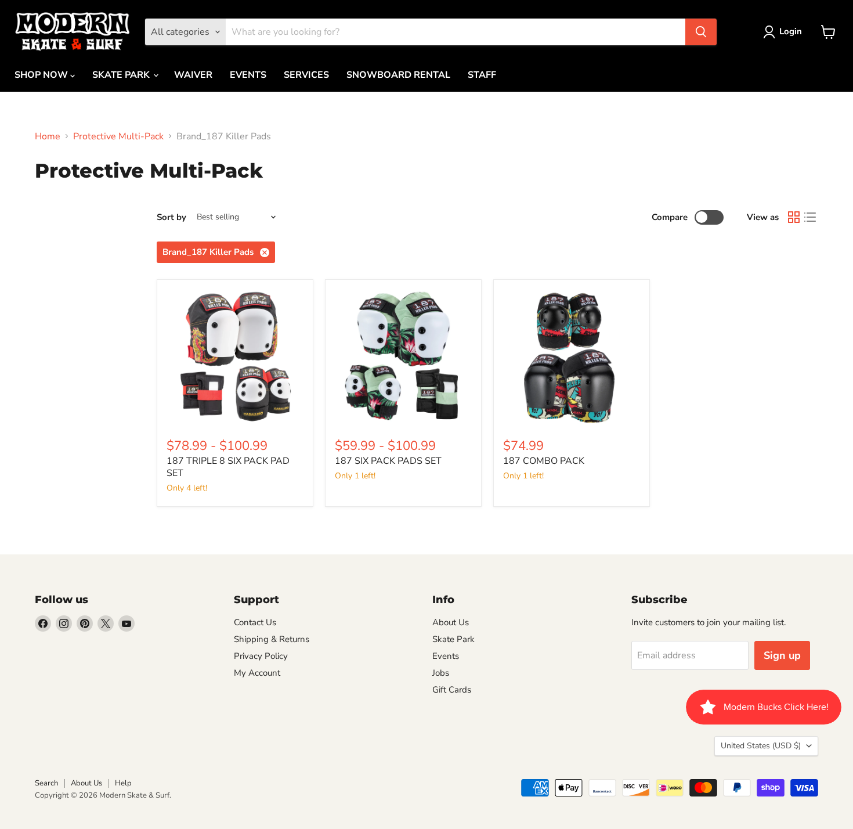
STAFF (482, 75)
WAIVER (193, 75)
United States (761, 745)
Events (445, 656)
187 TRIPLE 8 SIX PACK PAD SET (228, 467)
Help (123, 783)
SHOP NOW (42, 75)
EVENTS (248, 75)
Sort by (171, 217)
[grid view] (794, 217)
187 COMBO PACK (543, 461)
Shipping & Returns (271, 639)
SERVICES (306, 75)
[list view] (810, 217)
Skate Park (453, 639)
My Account (257, 673)
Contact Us (255, 622)
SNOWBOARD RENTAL (398, 75)
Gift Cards (451, 689)
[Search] (701, 32)
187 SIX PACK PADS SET (388, 461)
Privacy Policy (261, 656)
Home (47, 136)
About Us (450, 622)
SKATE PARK (122, 75)
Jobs (440, 673)
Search (46, 783)
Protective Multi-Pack (118, 136)
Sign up (782, 655)
